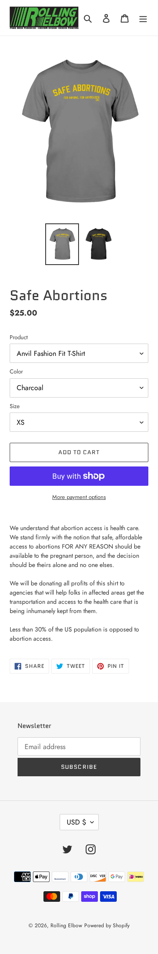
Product (19, 337)
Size (15, 406)
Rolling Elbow (66, 925)
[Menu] (143, 17)
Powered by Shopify (106, 925)
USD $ (76, 822)
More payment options (79, 497)
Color (16, 371)
